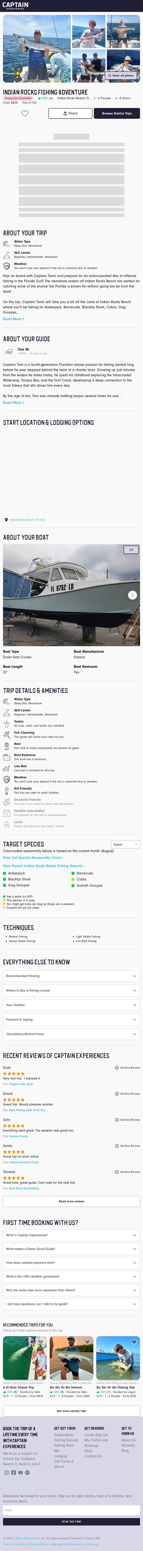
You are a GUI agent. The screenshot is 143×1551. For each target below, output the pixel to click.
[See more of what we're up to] (13, 1472)
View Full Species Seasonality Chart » (33, 857)
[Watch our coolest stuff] (20, 1472)
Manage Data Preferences (68, 1544)
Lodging (60, 1456)
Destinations (63, 1435)
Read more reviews (71, 1201)
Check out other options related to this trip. (33, 1330)
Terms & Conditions (15, 1544)
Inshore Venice (18, 1136)
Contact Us (93, 1456)
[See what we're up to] (6, 1472)
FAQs (89, 1451)
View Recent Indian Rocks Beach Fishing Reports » (44, 866)
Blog (125, 1450)
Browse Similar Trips (117, 113)
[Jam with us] (27, 1472)
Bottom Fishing (18, 936)
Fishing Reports (66, 1440)
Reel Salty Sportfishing (24, 1188)
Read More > (13, 319)
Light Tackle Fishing (88, 936)
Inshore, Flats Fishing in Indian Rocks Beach (27, 1383)
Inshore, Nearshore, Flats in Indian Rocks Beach (76, 1383)
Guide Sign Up (96, 1435)
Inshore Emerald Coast (24, 1162)
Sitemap (93, 1544)
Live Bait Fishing (86, 941)
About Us (129, 1440)
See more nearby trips (71, 1411)
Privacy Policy (39, 1544)
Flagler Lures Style (21, 1084)
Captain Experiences (26, 1538)
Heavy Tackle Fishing (22, 941)
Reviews (128, 1445)
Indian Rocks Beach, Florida (27, 519)
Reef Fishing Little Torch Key (27, 1110)
